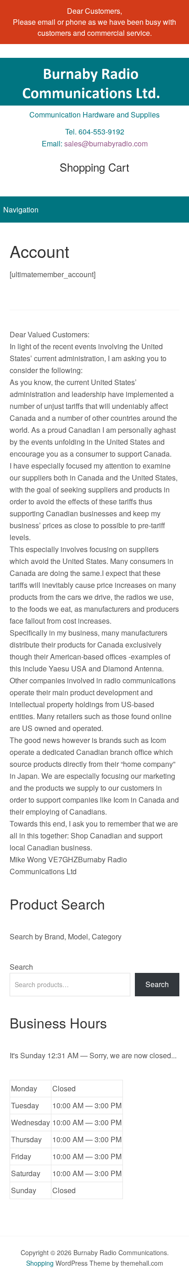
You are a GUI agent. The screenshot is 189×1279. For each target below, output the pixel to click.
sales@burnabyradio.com (106, 143)
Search (21, 966)
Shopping (40, 1263)
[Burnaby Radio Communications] (94, 97)
